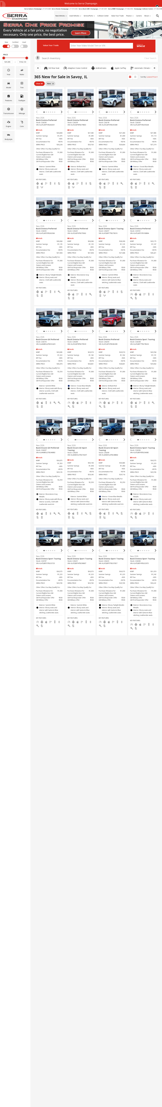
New (6, 42)
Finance (129, 16)
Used (24, 42)
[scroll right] (154, 68)
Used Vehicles (74, 16)
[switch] (6, 44)
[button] (157, 6)
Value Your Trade (117, 16)
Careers (139, 16)
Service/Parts (88, 16)
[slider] (3, 58)
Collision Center (103, 16)
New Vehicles (60, 16)
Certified (15, 42)
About (146, 16)
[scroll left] (38, 68)
